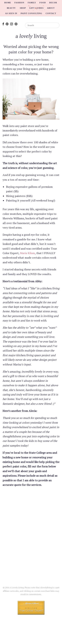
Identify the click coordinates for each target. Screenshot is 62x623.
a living (31, 36)
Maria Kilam (27, 253)
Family (32, 3)
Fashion (19, 3)
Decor (53, 3)
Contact (51, 13)
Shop (23, 8)
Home (7, 3)
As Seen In (11, 13)
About (51, 8)
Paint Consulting (31, 13)
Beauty (11, 8)
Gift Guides (36, 8)
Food (42, 3)
